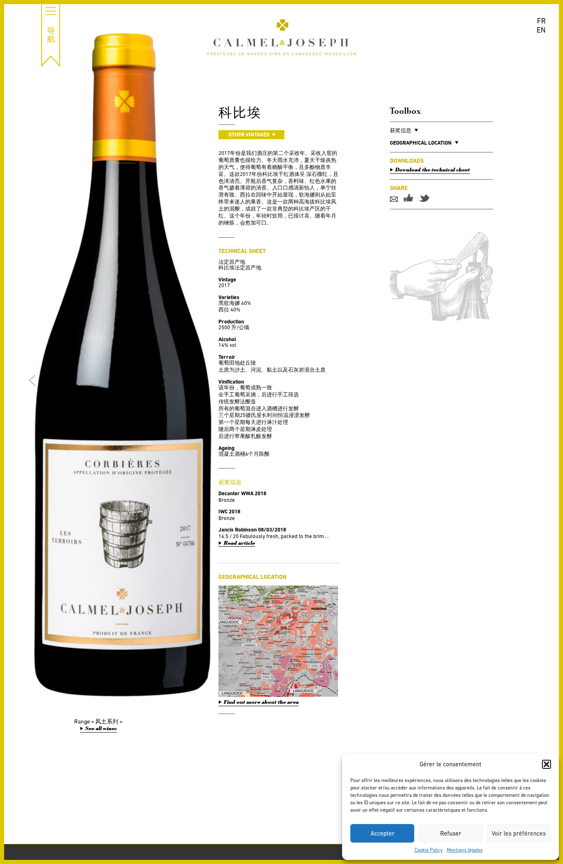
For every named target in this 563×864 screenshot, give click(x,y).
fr (541, 20)
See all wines (101, 728)
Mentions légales (465, 850)
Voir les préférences (519, 833)
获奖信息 (400, 130)
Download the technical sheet (432, 169)
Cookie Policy (429, 850)
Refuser (450, 833)
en (541, 30)
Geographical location (421, 143)
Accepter (382, 833)
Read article (239, 543)
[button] (546, 764)
